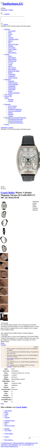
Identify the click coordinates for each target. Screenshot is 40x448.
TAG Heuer (11, 47)
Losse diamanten (13, 84)
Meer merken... (12, 52)
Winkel (10, 112)
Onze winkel (10, 358)
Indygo (10, 66)
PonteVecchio (12, 61)
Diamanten (7, 79)
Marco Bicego (12, 59)
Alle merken (11, 31)
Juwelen (6, 54)
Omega (10, 51)
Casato (10, 64)
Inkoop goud (12, 107)
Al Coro (10, 62)
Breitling (10, 46)
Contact (10, 116)
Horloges (7, 29)
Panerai (10, 41)
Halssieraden (12, 88)
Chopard (10, 37)
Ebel (9, 36)
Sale (8, 97)
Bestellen (11, 114)
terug (2, 403)
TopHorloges (19, 122)
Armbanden (11, 76)
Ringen (10, 72)
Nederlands (4, 10)
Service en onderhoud (14, 111)
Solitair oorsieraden (14, 93)
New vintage (12, 67)
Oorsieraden (11, 74)
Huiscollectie (12, 57)
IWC (9, 42)
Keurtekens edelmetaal (14, 109)
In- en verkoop (12, 106)
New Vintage (8, 94)
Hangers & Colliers (14, 71)
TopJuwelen (19, 119)
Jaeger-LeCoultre (13, 44)
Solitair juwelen (12, 78)
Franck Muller (12, 49)
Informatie (11, 81)
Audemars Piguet (13, 39)
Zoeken (5, 24)
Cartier (10, 34)
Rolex (10, 32)
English (11, 10)
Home (10, 56)
